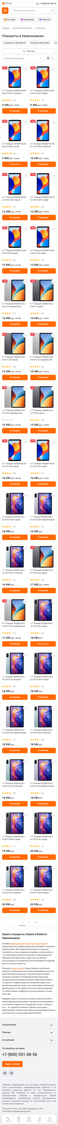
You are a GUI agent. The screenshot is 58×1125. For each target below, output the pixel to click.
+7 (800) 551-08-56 (47, 3)
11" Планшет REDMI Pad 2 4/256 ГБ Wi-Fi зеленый (13, 784)
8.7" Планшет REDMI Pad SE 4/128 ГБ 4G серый (14, 464)
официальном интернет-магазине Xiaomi (28, 944)
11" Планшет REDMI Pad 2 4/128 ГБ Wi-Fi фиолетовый (42, 518)
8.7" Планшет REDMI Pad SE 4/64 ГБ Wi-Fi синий (14, 145)
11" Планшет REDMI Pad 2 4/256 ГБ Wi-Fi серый (13, 838)
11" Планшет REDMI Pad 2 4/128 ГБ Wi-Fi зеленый (13, 571)
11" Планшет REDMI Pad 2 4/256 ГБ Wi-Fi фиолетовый (42, 784)
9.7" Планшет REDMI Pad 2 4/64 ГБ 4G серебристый (41, 358)
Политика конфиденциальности (16, 1111)
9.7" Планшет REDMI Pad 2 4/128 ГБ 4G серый (41, 571)
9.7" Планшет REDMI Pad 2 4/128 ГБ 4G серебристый (13, 624)
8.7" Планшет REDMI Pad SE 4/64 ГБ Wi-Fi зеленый (14, 91)
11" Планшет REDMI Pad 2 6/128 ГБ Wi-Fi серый (41, 678)
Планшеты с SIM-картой (14, 43)
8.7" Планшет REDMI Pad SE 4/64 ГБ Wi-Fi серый (42, 91)
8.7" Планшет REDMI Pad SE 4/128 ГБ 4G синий (42, 464)
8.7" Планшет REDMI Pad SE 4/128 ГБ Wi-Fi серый (14, 198)
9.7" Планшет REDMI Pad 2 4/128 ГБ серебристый (13, 411)
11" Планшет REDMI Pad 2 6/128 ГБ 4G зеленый (13, 891)
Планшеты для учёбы (39, 43)
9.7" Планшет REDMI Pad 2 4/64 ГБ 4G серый (13, 358)
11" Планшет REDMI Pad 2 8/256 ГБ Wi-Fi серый (41, 891)
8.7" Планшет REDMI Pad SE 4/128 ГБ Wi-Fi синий (42, 198)
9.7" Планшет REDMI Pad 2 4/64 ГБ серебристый (13, 305)
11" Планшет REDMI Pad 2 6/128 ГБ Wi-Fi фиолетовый (14, 731)
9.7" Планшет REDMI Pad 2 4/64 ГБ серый (41, 305)
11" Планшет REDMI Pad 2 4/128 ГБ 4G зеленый (13, 678)
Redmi (22, 968)
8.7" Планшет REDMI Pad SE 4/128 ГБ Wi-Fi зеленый (42, 145)
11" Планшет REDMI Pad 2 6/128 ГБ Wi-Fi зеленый (41, 731)
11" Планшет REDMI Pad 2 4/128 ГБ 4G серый (41, 624)
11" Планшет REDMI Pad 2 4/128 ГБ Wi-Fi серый (13, 518)
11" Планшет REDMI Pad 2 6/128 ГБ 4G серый (41, 838)
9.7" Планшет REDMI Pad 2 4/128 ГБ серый (41, 411)
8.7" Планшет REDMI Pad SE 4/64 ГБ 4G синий (42, 251)
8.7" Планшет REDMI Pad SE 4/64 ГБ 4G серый (14, 251)
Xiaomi (15, 968)
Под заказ (15, 164)
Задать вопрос (12, 1064)
